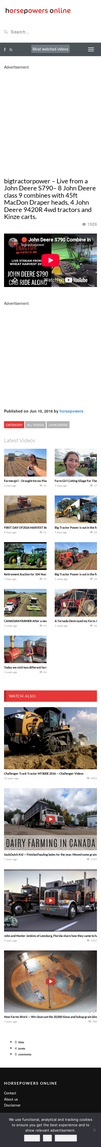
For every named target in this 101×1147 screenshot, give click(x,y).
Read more (66, 1138)
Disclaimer (12, 1105)
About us (11, 1099)
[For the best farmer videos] (37, 10)
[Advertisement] (50, 120)
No (47, 1138)
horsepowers (71, 411)
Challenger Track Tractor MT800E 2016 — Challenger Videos (43, 773)
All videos (35, 425)
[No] (94, 1130)
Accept (32, 1138)
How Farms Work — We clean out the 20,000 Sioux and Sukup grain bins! (51, 1016)
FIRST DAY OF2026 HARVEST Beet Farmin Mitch (36, 527)
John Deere (58, 425)
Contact (10, 1092)
